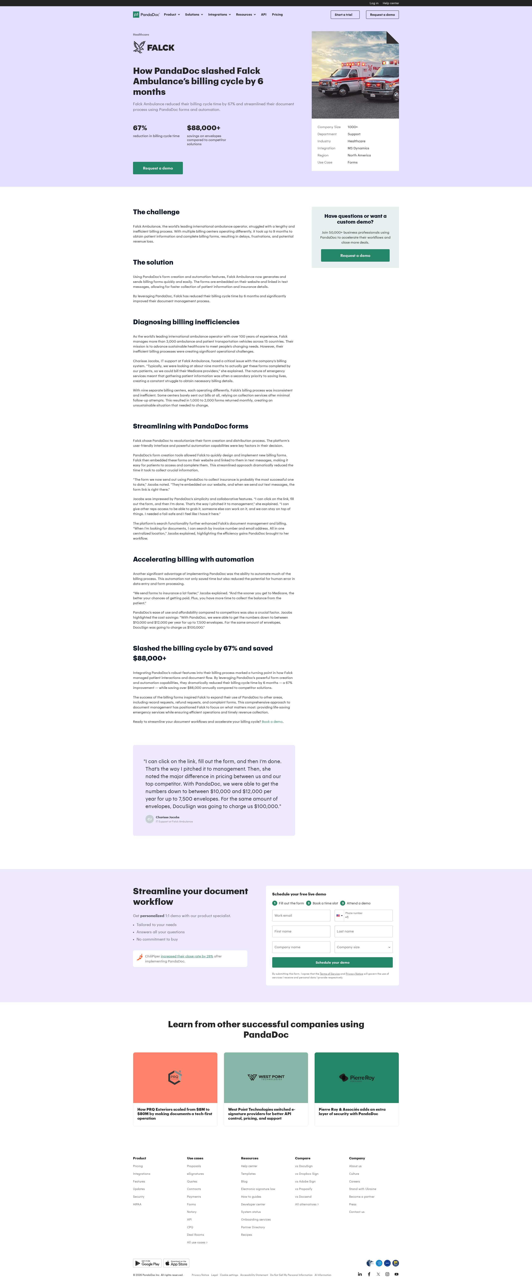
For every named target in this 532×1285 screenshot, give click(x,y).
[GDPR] (387, 1263)
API (263, 14)
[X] (378, 1274)
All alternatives (305, 1204)
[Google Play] (147, 1263)
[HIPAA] (370, 1263)
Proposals (194, 1166)
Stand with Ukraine (362, 1189)
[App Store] (176, 1263)
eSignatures (195, 1173)
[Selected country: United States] (339, 915)
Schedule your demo (333, 962)
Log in (374, 3)
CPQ (190, 1227)
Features (139, 1181)
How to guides (251, 1196)
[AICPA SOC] (379, 1263)
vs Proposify (303, 1189)
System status (251, 1211)
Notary (192, 1211)
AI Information (323, 1274)
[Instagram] (387, 1274)
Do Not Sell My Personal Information (291, 1274)
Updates (139, 1189)
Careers (354, 1181)
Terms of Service (330, 973)
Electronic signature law (258, 1189)
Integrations (141, 1173)
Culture (354, 1173)
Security (138, 1196)
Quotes (192, 1181)
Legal (214, 1274)
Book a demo (272, 721)
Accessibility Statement (254, 1274)
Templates (248, 1173)
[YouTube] (396, 1274)
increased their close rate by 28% (187, 956)
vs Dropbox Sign (307, 1173)
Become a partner (361, 1196)
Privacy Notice (354, 973)
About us (355, 1166)
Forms (191, 1204)
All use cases (196, 1242)
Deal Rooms (195, 1234)
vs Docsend (303, 1196)
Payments (194, 1196)
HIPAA (137, 1204)
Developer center (253, 1204)
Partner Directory (253, 1227)
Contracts (194, 1189)
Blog (244, 1181)
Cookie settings (229, 1274)
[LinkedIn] (359, 1274)
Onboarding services (256, 1219)
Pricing (277, 14)
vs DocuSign (304, 1166)
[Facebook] (369, 1274)
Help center (391, 3)
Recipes (246, 1234)
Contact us (357, 1211)
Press (352, 1204)
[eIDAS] (395, 1263)
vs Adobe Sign (305, 1181)
